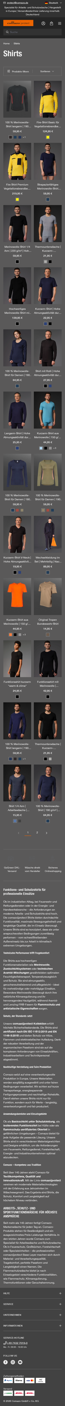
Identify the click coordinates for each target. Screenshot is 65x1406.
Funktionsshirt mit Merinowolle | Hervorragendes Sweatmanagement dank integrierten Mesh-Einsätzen (48, 684)
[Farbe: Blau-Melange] (15, 821)
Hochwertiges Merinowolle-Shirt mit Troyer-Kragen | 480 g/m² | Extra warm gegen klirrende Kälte (17, 311)
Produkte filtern (20, 71)
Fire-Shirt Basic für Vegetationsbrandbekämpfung (47, 124)
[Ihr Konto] (43, 23)
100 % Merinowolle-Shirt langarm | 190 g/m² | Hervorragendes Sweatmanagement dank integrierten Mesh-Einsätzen (17, 124)
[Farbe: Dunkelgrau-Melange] (19, 821)
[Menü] (60, 23)
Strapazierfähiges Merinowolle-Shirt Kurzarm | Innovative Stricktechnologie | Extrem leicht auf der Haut (47, 186)
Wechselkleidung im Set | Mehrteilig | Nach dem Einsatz (47, 559)
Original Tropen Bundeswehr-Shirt (47, 621)
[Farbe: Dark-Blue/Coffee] (19, 137)
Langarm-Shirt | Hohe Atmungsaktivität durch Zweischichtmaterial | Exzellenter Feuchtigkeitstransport (17, 435)
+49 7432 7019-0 (17, 1342)
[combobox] (34, 32)
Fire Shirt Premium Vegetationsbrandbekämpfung (17, 186)
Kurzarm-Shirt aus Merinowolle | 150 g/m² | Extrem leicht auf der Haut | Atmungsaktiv (48, 435)
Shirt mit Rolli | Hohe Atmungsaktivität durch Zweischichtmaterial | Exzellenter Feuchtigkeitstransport (48, 373)
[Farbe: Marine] (45, 323)
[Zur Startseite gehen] (18, 23)
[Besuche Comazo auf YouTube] (20, 1362)
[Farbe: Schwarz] (17, 261)
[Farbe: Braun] (47, 634)
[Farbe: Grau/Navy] (50, 448)
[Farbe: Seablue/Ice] (41, 448)
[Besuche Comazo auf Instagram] (13, 1362)
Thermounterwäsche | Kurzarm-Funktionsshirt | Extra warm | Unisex (48, 249)
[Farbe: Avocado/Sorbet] (22, 510)
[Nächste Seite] (46, 832)
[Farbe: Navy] (15, 137)
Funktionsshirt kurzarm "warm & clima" (17, 683)
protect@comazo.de (17, 2)
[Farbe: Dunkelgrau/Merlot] (10, 137)
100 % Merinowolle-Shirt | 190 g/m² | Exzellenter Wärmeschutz (48, 808)
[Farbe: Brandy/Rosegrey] (17, 510)
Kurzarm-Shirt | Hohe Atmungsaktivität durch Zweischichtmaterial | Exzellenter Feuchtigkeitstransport (48, 311)
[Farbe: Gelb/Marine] (47, 137)
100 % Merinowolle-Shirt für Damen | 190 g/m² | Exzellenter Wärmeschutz (17, 373)
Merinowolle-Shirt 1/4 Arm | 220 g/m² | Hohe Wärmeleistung (17, 249)
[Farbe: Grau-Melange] (45, 261)
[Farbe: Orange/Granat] (10, 634)
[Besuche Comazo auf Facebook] (5, 1362)
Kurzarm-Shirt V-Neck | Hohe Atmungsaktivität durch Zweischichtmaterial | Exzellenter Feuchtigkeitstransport (17, 559)
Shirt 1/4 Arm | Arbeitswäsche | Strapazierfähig (17, 808)
